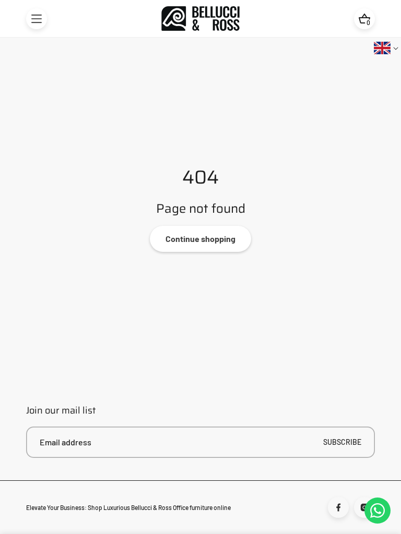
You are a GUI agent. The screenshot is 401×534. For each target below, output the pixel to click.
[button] (36, 18)
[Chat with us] (377, 510)
